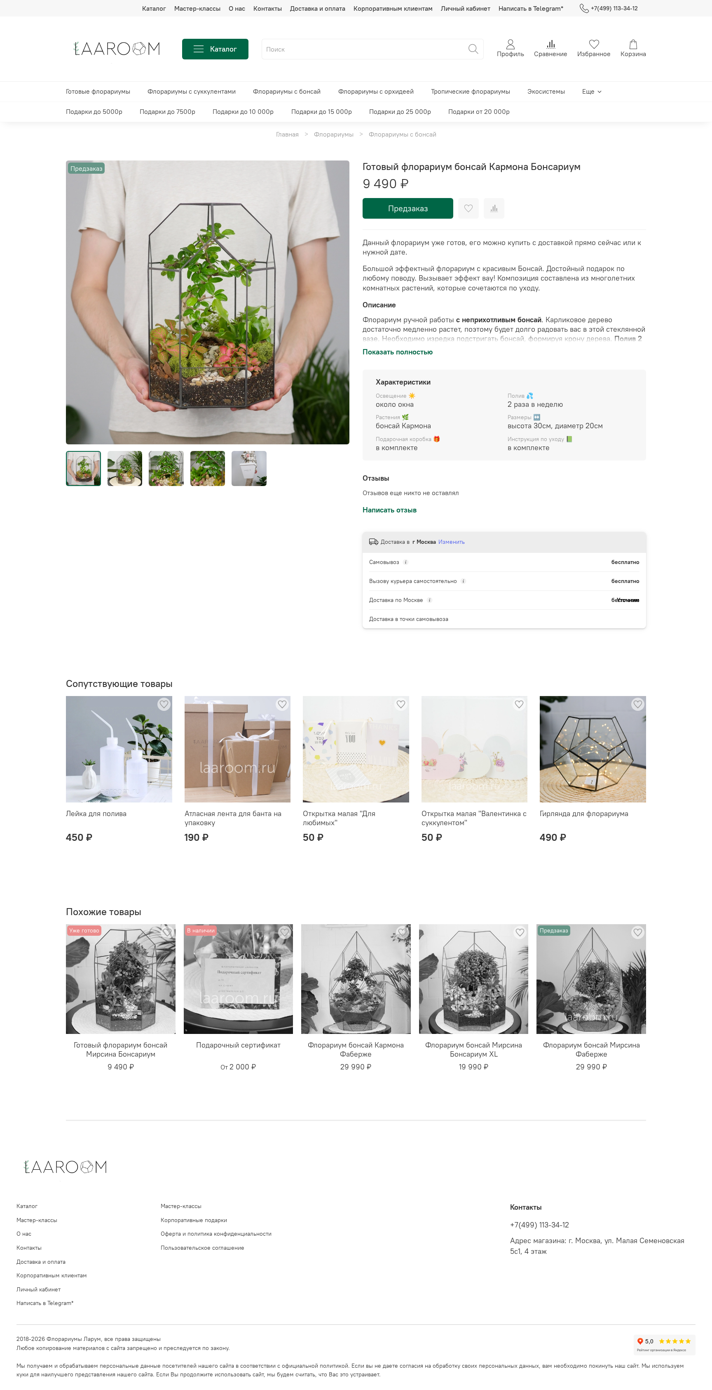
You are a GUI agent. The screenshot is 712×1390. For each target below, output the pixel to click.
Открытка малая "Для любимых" (339, 818)
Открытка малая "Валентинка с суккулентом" (474, 818)
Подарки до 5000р (94, 111)
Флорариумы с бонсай (287, 91)
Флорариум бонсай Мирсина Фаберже (591, 1049)
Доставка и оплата (317, 8)
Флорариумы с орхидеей (376, 91)
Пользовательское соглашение (202, 1247)
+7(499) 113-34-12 (614, 8)
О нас (237, 8)
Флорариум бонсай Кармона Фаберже (356, 1049)
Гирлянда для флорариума (584, 813)
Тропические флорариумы (470, 91)
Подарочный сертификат (238, 1045)
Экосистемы (546, 91)
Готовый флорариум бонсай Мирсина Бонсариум (120, 1049)
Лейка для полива (96, 813)
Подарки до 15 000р (321, 111)
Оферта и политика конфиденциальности (216, 1233)
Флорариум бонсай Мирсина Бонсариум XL (473, 1049)
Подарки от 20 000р (479, 111)
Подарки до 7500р (167, 111)
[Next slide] (336, 302)
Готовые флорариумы (98, 91)
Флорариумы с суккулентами (192, 91)
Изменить (451, 541)
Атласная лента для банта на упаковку (233, 818)
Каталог (154, 8)
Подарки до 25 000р (400, 111)
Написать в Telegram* (531, 8)
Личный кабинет (465, 8)
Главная (287, 134)
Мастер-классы (197, 8)
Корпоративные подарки (194, 1220)
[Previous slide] (79, 302)
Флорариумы (334, 134)
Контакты (267, 8)
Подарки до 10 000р (243, 111)
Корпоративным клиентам (393, 8)
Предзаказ (408, 208)
